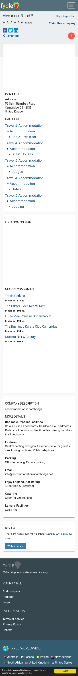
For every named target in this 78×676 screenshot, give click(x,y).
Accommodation (22, 131)
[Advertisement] (32, 68)
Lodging (17, 206)
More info (28, 672)
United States (63, 662)
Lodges (17, 172)
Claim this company (62, 23)
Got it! (65, 670)
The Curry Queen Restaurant (25, 306)
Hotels (16, 189)
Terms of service (13, 619)
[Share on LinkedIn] (16, 30)
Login (6, 602)
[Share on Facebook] (5, 30)
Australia (12, 657)
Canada (29, 657)
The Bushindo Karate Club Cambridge (31, 326)
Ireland (44, 657)
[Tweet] (10, 30)
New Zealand (62, 657)
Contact (7, 630)
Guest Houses (22, 154)
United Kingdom (38, 662)
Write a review (15, 546)
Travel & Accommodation (24, 126)
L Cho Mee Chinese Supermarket (28, 316)
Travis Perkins (15, 296)
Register (8, 597)
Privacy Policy (12, 624)
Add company (11, 591)
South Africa (15, 662)
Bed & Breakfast (23, 137)
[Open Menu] (71, 5)
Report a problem (65, 16)
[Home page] (10, 5)
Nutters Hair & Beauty (20, 337)
